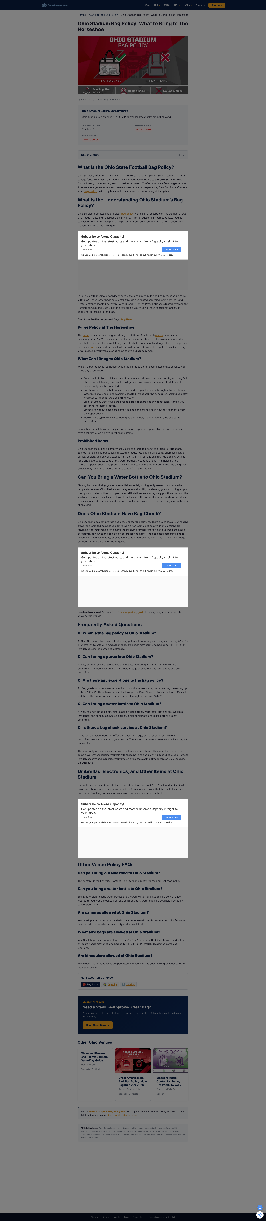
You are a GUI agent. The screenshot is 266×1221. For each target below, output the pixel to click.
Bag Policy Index (121, 1217)
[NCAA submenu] (191, 5)
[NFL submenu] (179, 5)
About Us (95, 1217)
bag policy (90, 191)
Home (81, 14)
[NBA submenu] (150, 5)
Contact (106, 1217)
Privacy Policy (139, 1217)
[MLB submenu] (170, 5)
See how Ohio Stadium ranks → (124, 1115)
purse (86, 335)
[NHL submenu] (159, 5)
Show (181, 155)
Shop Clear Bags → (97, 1025)
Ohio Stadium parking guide (128, 612)
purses (159, 335)
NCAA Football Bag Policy (102, 14)
